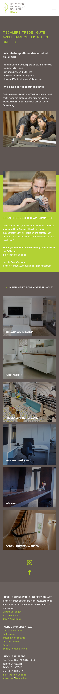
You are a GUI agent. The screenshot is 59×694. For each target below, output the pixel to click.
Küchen (6, 645)
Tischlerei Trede (10, 615)
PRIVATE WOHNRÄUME (19, 332)
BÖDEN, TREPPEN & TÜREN (22, 546)
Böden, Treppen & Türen (15, 649)
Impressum (8, 678)
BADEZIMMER (13, 375)
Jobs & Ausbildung (12, 619)
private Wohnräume (12, 630)
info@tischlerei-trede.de (14, 675)
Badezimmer (9, 634)
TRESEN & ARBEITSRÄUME (21, 418)
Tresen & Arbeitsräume (14, 638)
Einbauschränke (11, 641)
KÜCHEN (10, 503)
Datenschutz (21, 678)
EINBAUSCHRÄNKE (17, 460)
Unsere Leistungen (12, 612)
